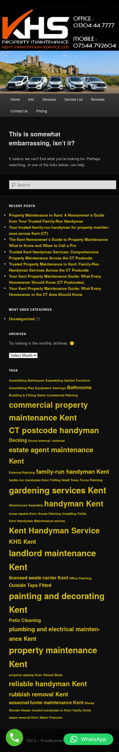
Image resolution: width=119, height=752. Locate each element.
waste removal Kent (23, 717)
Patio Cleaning (25, 620)
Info (31, 99)
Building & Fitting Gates (27, 395)
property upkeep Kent (25, 675)
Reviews (98, 99)
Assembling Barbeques (26, 380)
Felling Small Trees (64, 480)
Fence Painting (91, 480)
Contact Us (19, 110)
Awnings (59, 388)
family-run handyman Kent (72, 471)
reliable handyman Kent (48, 683)
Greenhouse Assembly (26, 505)
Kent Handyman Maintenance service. (37, 521)
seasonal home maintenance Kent (46, 702)
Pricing (41, 110)
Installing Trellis (74, 513)
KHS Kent (22, 541)
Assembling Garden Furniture (67, 380)
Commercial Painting (62, 395)
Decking (18, 440)
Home (15, 99)
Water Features (51, 717)
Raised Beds (52, 675)
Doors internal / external (46, 440)
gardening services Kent (57, 490)
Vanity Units (81, 710)
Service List (73, 99)
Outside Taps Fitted (30, 585)
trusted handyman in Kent (51, 710)
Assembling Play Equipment (30, 388)
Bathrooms (79, 387)
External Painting (22, 472)
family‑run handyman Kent (29, 480)
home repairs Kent (23, 513)
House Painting (49, 513)
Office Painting (80, 578)
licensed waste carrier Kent (38, 577)
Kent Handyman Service (54, 530)
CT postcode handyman (54, 430)
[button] (88, 739)
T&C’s (31, 740)
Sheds (89, 703)
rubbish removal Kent (38, 694)
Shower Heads (20, 710)
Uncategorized (22, 318)
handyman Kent (73, 503)
